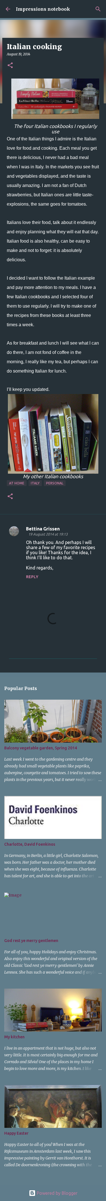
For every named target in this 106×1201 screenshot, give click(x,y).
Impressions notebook (43, 9)
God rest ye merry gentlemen (31, 940)
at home (16, 483)
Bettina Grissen (43, 528)
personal (54, 483)
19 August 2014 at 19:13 (48, 534)
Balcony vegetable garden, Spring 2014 (40, 748)
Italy (35, 483)
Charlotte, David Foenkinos (29, 844)
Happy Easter (16, 1133)
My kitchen (14, 1037)
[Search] (98, 9)
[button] (10, 65)
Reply (32, 577)
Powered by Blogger (56, 1193)
